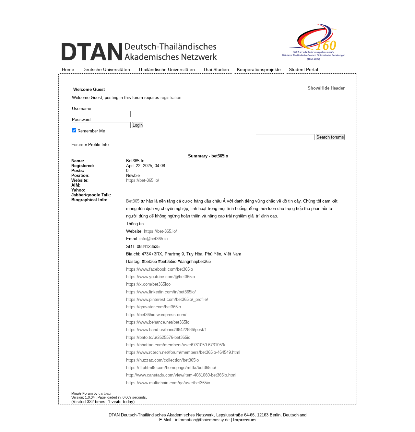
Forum (77, 144)
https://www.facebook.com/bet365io (159, 269)
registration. (171, 97)
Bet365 (132, 201)
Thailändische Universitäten (166, 69)
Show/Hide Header (326, 88)
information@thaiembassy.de (202, 419)
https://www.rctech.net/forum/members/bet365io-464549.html (183, 352)
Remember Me (90, 131)
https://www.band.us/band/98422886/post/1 (166, 329)
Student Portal (303, 69)
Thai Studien (216, 69)
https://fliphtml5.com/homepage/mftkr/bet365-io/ (171, 367)
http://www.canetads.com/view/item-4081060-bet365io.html (181, 375)
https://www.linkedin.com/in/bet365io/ (161, 292)
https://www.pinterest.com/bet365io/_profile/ (167, 299)
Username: (82, 108)
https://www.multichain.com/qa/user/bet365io (168, 382)
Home (68, 69)
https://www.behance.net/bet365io (157, 322)
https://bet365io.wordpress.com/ (156, 314)
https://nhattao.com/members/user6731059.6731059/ (175, 344)
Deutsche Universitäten (106, 69)
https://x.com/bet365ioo (148, 284)
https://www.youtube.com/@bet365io (160, 276)
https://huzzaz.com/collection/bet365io (162, 360)
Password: (82, 119)
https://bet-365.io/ (142, 180)
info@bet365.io (153, 238)
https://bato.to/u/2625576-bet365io (158, 337)
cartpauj (105, 393)
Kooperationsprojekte (259, 69)
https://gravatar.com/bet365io (153, 306)
